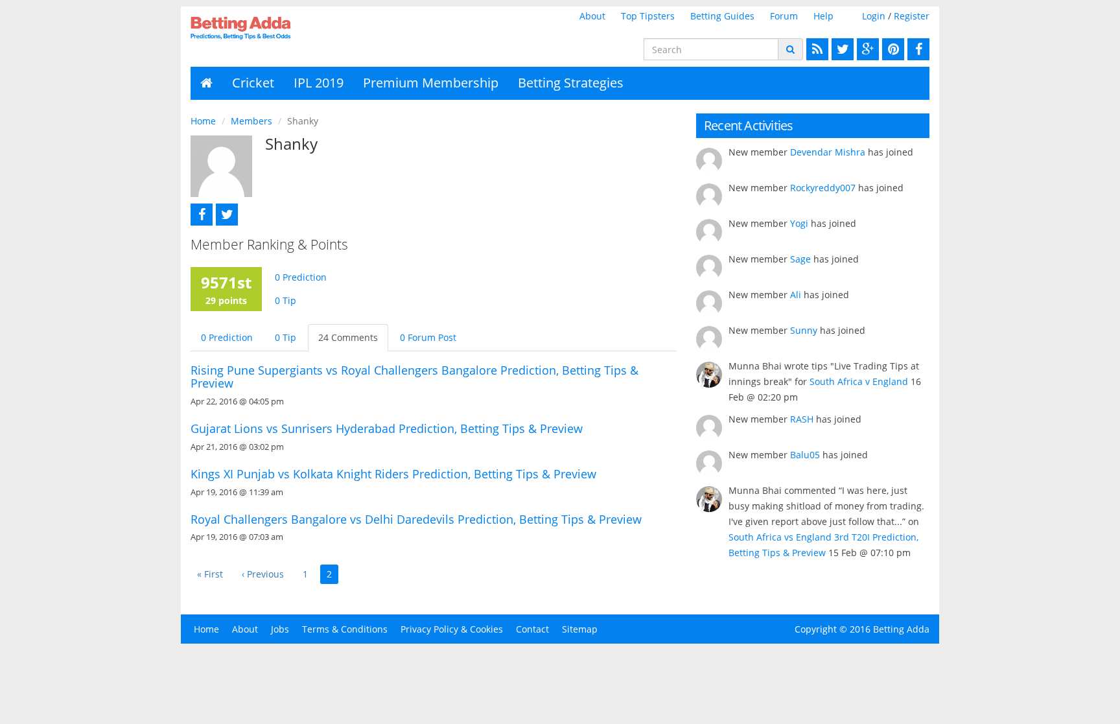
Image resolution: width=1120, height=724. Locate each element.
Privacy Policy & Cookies (452, 629)
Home (203, 121)
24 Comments (348, 337)
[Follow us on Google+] (866, 49)
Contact (532, 629)
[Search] (790, 49)
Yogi (799, 223)
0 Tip (285, 300)
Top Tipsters (648, 16)
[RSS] (815, 49)
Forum (784, 16)
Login (873, 16)
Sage (800, 259)
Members (251, 121)
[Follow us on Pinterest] (891, 49)
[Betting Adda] (276, 28)
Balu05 (805, 455)
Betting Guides (722, 16)
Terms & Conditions (345, 629)
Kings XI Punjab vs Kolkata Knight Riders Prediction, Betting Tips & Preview (393, 474)
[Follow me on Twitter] (225, 215)
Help (823, 16)
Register (911, 16)
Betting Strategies (571, 82)
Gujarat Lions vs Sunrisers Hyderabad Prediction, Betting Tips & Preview (387, 428)
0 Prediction (301, 277)
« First (210, 574)
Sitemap (580, 629)
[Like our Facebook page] (916, 49)
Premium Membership (430, 82)
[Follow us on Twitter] (841, 49)
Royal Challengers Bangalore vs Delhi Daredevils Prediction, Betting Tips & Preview (416, 519)
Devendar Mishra (827, 152)
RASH (801, 419)
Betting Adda (901, 629)
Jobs (280, 629)
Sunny (803, 330)
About (592, 16)
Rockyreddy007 (823, 187)
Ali (795, 294)
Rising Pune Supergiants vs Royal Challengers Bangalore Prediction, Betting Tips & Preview (414, 376)
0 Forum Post (428, 337)
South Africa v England (859, 381)
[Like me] (200, 215)
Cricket (253, 82)
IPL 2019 (319, 82)
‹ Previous (263, 574)
